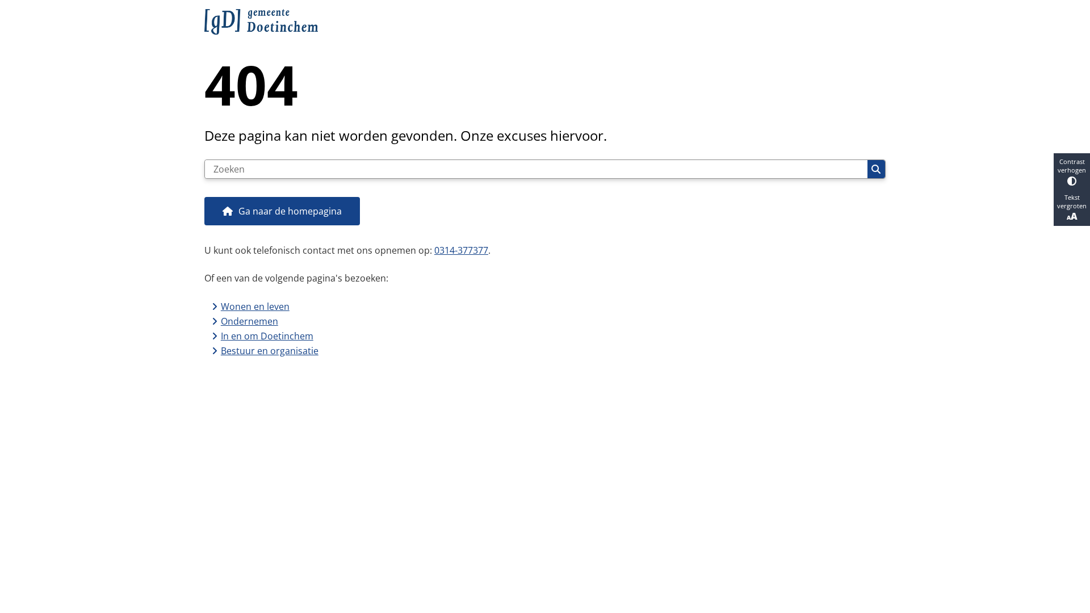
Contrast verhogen (1072, 165)
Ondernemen (249, 321)
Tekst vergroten (1072, 201)
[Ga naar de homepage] (540, 22)
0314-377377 (461, 250)
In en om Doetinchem (267, 336)
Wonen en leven (255, 306)
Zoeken (876, 169)
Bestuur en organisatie (269, 351)
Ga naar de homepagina (290, 211)
